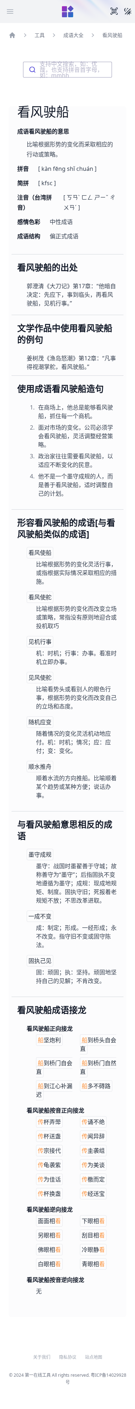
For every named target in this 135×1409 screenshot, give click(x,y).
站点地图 (93, 1357)
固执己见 (39, 961)
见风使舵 (39, 678)
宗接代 (49, 1151)
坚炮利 (49, 1040)
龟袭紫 (49, 1165)
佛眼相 (49, 1250)
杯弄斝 (49, 1122)
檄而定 (93, 1179)
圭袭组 (93, 1151)
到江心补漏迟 (54, 1090)
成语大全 (73, 35)
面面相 (49, 1221)
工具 (40, 35)
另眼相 (49, 1235)
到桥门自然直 (98, 1067)
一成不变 (39, 916)
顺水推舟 (39, 767)
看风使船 (39, 553)
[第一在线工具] (67, 11)
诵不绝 (93, 1122)
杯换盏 (49, 1194)
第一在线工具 (38, 1375)
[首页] (12, 35)
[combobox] (67, 70)
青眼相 (93, 1264)
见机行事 (39, 642)
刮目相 (93, 1235)
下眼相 (93, 1221)
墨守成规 (39, 854)
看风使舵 (39, 597)
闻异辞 (93, 1136)
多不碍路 (96, 1086)
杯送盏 (49, 1136)
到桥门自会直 (54, 1067)
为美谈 (93, 1165)
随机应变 (39, 722)
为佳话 (49, 1179)
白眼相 (49, 1264)
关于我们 (41, 1357)
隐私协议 (67, 1357)
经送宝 (93, 1194)
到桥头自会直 (98, 1044)
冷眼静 (93, 1250)
